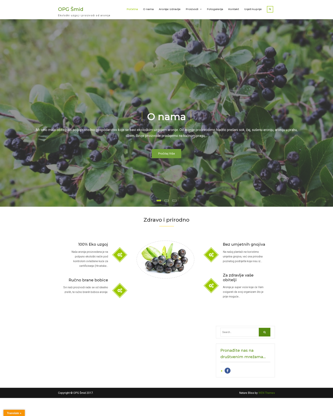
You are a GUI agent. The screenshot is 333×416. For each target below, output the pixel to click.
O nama (148, 9)
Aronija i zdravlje (170, 9)
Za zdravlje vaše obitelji (238, 277)
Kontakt (233, 9)
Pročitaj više (166, 153)
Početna (132, 9)
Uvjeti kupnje (253, 9)
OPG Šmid (70, 9)
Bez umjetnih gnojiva (244, 244)
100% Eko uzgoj (166, 122)
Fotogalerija (215, 9)
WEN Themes (266, 393)
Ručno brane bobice (88, 280)
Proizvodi (192, 9)
